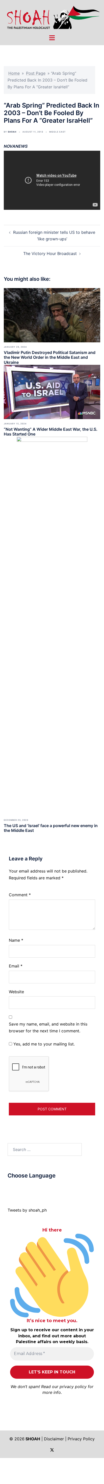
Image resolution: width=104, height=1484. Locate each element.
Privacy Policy (81, 1438)
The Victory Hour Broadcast (50, 253)
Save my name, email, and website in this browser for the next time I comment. (48, 1027)
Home (14, 73)
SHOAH (12, 132)
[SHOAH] (52, 16)
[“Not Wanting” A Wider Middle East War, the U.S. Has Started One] (52, 391)
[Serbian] (40, 1188)
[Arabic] (10, 1188)
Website (16, 991)
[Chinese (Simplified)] (15, 1188)
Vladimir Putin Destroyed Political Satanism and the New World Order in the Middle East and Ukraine (49, 357)
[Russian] (35, 1188)
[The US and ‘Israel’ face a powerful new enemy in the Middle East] (52, 625)
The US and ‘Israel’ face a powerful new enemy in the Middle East (51, 828)
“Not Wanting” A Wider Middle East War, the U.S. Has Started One (50, 432)
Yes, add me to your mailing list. (43, 1043)
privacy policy (73, 1386)
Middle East (57, 132)
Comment (20, 894)
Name (16, 940)
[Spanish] (45, 1188)
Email (15, 965)
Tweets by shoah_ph (27, 1210)
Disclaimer (54, 1438)
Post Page (35, 73)
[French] (30, 1188)
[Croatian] (20, 1188)
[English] (25, 1188)
